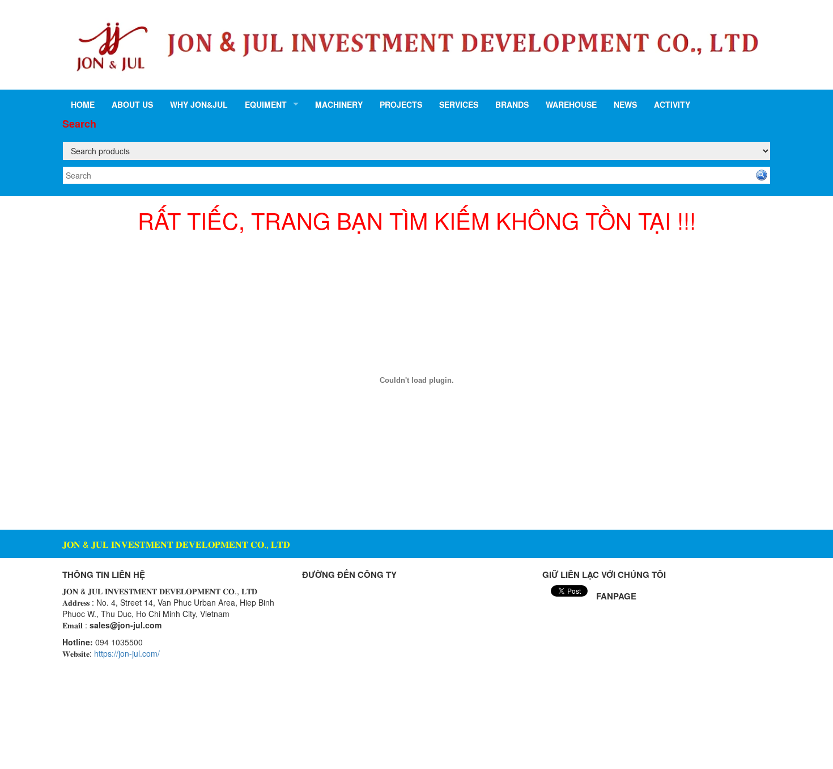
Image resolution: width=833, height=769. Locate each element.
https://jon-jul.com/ (127, 653)
